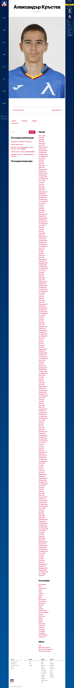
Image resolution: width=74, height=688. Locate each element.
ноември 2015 (42, 369)
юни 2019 (41, 296)
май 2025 (41, 163)
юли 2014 (41, 399)
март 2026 (42, 145)
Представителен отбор (15, 665)
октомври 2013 (43, 416)
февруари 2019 (43, 304)
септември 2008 (43, 529)
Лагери (41, 614)
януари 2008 (42, 544)
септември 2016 (43, 358)
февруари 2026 (43, 147)
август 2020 (42, 270)
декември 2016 (43, 353)
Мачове (4, 42)
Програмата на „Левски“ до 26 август (21, 141)
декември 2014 (43, 390)
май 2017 (41, 343)
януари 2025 (42, 171)
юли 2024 (41, 182)
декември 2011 (43, 456)
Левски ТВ (15, 123)
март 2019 (41, 302)
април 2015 (42, 383)
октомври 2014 (43, 394)
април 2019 (42, 300)
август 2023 (42, 203)
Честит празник (43, 635)
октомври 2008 (43, 527)
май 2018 (41, 321)
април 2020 (42, 278)
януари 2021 (42, 261)
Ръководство (13, 663)
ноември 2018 (43, 309)
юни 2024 (41, 184)
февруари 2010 (43, 497)
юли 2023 (41, 205)
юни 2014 (41, 401)
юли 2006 (41, 575)
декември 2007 (43, 545)
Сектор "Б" (42, 627)
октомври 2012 (43, 439)
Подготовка (42, 623)
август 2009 (42, 508)
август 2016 (42, 360)
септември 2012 (43, 441)
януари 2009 (42, 521)
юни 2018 (41, 319)
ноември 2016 (43, 354)
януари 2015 (42, 388)
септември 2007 (43, 551)
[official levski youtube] (70, 0)
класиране (69, 35)
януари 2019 (42, 306)
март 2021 (41, 257)
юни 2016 (41, 364)
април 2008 (42, 538)
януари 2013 (42, 433)
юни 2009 (41, 512)
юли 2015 (41, 377)
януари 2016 (42, 366)
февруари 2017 (43, 349)
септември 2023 (43, 201)
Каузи (40, 607)
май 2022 (41, 231)
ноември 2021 (42, 242)
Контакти (12, 668)
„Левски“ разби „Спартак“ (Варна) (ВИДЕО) (23, 151)
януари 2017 (42, 351)
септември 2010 (43, 484)
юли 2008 (41, 532)
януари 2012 (42, 454)
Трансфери (42, 631)
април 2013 (42, 427)
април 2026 (42, 143)
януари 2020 (42, 283)
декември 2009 (43, 500)
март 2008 (42, 540)
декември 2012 (43, 435)
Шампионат (42, 637)
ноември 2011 (42, 457)
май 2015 (41, 381)
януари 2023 (42, 216)
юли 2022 (41, 227)
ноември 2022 (43, 220)
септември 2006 (43, 572)
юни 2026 (41, 139)
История (4, 91)
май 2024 (41, 186)
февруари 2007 (43, 564)
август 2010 (42, 485)
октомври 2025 (43, 154)
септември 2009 (43, 506)
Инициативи (42, 603)
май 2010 (41, 491)
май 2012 (41, 448)
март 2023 (41, 212)
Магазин (4, 103)
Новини (4, 30)
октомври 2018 (43, 311)
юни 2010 (41, 489)
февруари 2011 (43, 474)
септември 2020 (43, 268)
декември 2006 (43, 568)
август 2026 (42, 135)
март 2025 (41, 167)
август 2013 (42, 420)
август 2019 (42, 293)
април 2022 (42, 233)
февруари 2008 (43, 542)
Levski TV (4, 116)
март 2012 (41, 450)
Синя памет (42, 629)
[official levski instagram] (69, 1)
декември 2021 (43, 240)
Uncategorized (43, 588)
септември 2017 (43, 336)
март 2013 (41, 429)
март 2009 (42, 517)
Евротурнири (42, 584)
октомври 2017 (43, 334)
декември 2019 (43, 285)
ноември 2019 (43, 287)
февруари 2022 (43, 237)
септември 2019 (43, 291)
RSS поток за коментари (45, 649)
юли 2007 (41, 555)
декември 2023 (43, 195)
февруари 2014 (43, 409)
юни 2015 (41, 379)
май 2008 (41, 536)
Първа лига (42, 625)
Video (40, 590)
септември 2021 (43, 246)
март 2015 (41, 384)
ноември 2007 (43, 547)
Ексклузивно (42, 601)
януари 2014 (42, 411)
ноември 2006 (43, 570)
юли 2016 (41, 362)
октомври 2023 (43, 199)
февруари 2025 (43, 169)
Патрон (30, 661)
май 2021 (41, 253)
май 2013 (41, 426)
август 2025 (42, 158)
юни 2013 (41, 424)
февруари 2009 (43, 519)
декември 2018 (43, 308)
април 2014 (42, 405)
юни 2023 (41, 207)
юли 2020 (41, 272)
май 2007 (41, 559)
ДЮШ (4, 79)
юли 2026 (41, 137)
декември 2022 (43, 218)
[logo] (4, 3)
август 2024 (42, 180)
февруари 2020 (43, 281)
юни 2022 (41, 229)
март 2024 (42, 190)
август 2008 (42, 530)
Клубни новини (43, 610)
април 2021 (42, 255)
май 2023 (41, 208)
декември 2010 (43, 478)
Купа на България (43, 612)
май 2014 (41, 403)
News (40, 586)
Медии (41, 620)
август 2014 (42, 398)
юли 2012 (41, 444)
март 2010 (41, 495)
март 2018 (41, 324)
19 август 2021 (38, 11)
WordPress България (44, 651)
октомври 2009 (43, 504)
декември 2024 (43, 173)
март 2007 (42, 562)
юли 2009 (41, 510)
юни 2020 (41, 274)
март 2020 (42, 280)
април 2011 (42, 470)
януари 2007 (42, 566)
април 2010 (42, 493)
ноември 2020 (43, 265)
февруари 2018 (43, 326)
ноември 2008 (43, 525)
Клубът (4, 66)
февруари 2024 (43, 192)
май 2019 (41, 298)
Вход (40, 645)
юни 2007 (41, 557)
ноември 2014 (43, 392)
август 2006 (42, 573)
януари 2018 (42, 328)
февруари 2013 (43, 431)
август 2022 (42, 225)
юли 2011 (41, 465)
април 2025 (42, 165)
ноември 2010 (43, 480)
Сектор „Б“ (52, 673)
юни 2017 (41, 341)
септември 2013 (43, 418)
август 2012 (42, 442)
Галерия (4, 54)
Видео (40, 592)
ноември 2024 (43, 175)
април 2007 (42, 560)
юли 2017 (41, 339)
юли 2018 (41, 317)
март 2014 (41, 407)
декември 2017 (43, 330)
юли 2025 (41, 160)
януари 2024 (42, 193)
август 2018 (42, 315)
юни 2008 (41, 534)
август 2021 (42, 248)
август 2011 (42, 463)
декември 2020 (43, 263)
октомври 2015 (43, 371)
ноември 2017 (42, 332)
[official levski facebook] (67, 0)
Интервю (41, 605)
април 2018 (42, 323)
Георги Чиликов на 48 (17, 144)
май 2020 (41, 276)
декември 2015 (43, 368)
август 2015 (42, 375)
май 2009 (41, 514)
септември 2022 (43, 223)
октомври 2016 (43, 356)
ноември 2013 (42, 414)
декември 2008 (43, 523)
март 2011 (41, 472)
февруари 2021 (43, 259)
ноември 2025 (43, 152)
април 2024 (42, 188)
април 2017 (42, 345)
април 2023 (42, 210)
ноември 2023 (43, 197)
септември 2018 (43, 313)
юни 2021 (41, 251)
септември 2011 (43, 461)
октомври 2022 (43, 222)
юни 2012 (41, 446)
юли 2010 (41, 487)
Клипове (41, 608)
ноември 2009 (43, 502)
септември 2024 (43, 178)
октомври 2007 (43, 549)
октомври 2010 (43, 482)
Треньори (30, 665)
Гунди (30, 663)
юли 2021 (41, 250)
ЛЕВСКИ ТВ (42, 616)
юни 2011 (41, 467)
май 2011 (41, 469)
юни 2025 (41, 162)
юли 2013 (41, 422)
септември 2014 (43, 396)
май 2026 (41, 141)
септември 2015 (43, 373)
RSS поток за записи (44, 647)
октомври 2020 (43, 266)
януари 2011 (42, 476)
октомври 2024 (43, 177)
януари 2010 (42, 499)
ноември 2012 (42, 437)
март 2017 (41, 347)
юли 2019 (41, 295)
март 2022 (41, 235)
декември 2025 (43, 150)
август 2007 (42, 553)
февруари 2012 (43, 452)
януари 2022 (42, 238)
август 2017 (42, 338)
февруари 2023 (43, 214)
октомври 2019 (43, 289)
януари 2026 (42, 148)
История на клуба (14, 661)
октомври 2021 (43, 244)
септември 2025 (43, 156)
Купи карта (5, 118)
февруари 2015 (43, 386)
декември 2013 (43, 412)
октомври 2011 (43, 459)
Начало (4, 18)
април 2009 (42, 515)
